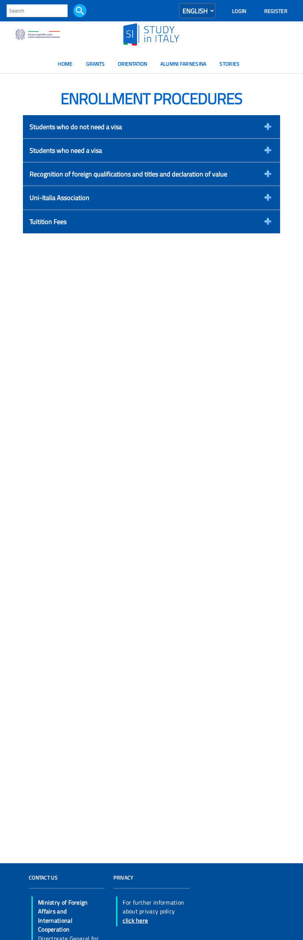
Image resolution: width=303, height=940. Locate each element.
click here (135, 920)
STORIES (229, 64)
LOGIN (239, 11)
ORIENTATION (132, 64)
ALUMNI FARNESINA (183, 64)
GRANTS (95, 64)
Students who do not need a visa (76, 126)
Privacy (123, 877)
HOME (65, 64)
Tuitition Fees (48, 221)
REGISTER (275, 11)
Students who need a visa (66, 150)
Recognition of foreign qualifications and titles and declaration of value (128, 174)
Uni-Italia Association (59, 197)
